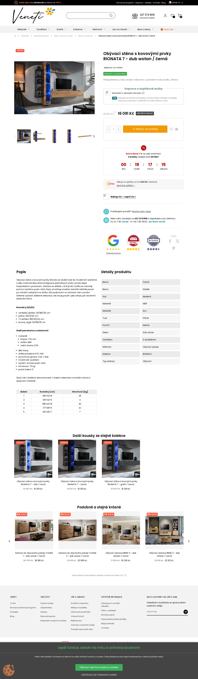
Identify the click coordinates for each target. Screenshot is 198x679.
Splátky (148, 2)
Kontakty (14, 612)
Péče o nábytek (108, 610)
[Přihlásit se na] (186, 612)
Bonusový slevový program (23, 607)
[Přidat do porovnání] (178, 129)
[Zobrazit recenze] (133, 243)
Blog (164, 2)
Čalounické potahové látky (113, 619)
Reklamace (76, 620)
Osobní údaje (46, 603)
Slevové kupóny (47, 616)
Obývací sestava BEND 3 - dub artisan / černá (121, 554)
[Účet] (165, 15)
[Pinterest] (173, 248)
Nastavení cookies (107, 674)
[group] (34, 541)
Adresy (43, 612)
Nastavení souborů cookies (53, 620)
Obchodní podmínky (80, 612)
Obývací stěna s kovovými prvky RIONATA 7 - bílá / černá (33, 483)
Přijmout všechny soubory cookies (99, 667)
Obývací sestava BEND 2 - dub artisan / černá (164, 554)
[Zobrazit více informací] (143, 93)
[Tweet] (177, 241)
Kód (106, 68)
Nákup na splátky (79, 607)
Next (94, 136)
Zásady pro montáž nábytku (110, 605)
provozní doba (147, 17)
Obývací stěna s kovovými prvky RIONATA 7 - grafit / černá (121, 483)
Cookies (105, 627)
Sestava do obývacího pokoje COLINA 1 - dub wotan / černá (34, 554)
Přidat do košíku (146, 129)
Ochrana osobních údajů (83, 625)
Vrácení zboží (77, 616)
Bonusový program (125, 2)
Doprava (139, 2)
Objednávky (46, 607)
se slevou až (40, 2)
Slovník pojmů (107, 614)
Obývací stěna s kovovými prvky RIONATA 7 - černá (77, 483)
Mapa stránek (107, 623)
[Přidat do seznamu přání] (172, 129)
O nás (13, 603)
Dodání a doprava (79, 603)
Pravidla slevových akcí (82, 629)
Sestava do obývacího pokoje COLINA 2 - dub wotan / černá (77, 554)
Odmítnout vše (89, 674)
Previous (15, 136)
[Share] (170, 241)
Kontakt (156, 2)
